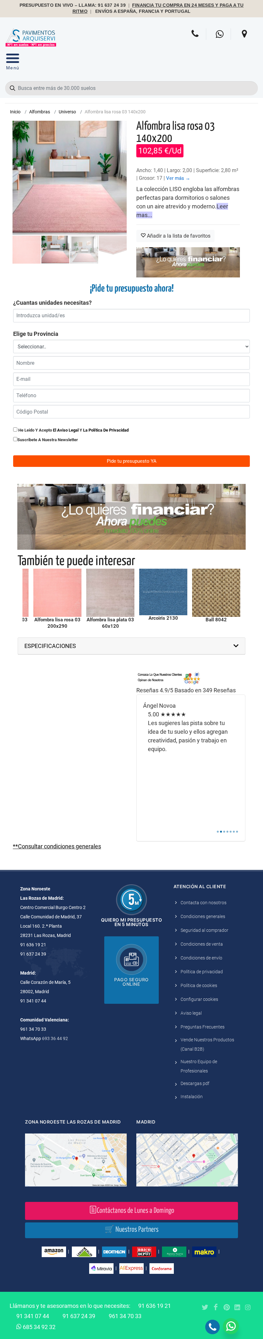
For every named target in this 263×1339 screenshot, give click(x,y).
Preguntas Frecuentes (203, 1026)
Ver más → (178, 178)
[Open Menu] (12, 63)
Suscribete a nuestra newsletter (47, 439)
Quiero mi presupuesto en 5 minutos (131, 922)
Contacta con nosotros (203, 902)
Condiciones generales (203, 916)
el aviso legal (66, 430)
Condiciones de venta (202, 944)
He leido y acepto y (73, 430)
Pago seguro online (131, 982)
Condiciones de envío (201, 957)
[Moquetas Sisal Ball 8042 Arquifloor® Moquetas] (216, 593)
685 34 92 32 (38, 1327)
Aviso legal (191, 1013)
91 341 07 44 (32, 1316)
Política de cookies (199, 985)
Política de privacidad (202, 971)
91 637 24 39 (79, 1316)
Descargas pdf (195, 1083)
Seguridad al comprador (204, 930)
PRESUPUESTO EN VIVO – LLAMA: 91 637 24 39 (73, 5)
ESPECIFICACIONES (50, 646)
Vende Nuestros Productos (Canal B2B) (207, 1044)
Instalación (192, 1096)
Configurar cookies (199, 999)
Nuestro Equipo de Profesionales (199, 1066)
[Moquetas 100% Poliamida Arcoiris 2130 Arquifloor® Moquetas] (163, 592)
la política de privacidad (106, 430)
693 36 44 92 (55, 1038)
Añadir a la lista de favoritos (178, 236)
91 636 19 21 (154, 1305)
